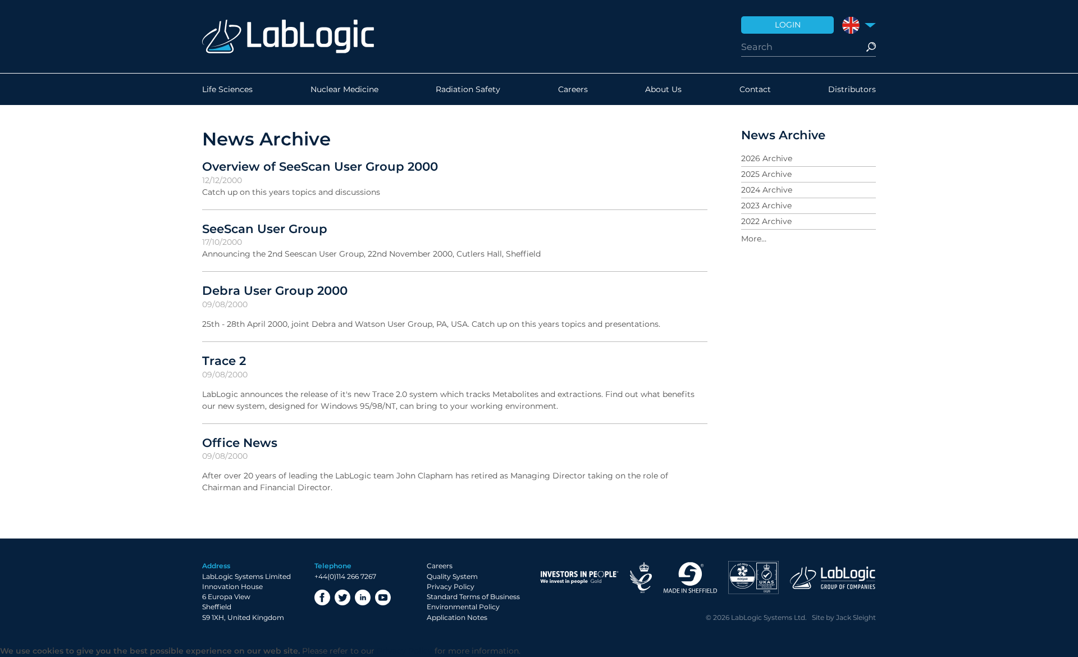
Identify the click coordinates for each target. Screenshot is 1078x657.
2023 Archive (766, 205)
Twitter (342, 597)
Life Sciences (227, 89)
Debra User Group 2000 (275, 290)
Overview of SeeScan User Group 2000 (320, 166)
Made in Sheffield (690, 577)
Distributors (852, 89)
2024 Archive (766, 190)
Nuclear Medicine (344, 89)
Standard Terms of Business (473, 596)
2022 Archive (766, 221)
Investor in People (579, 577)
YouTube (383, 597)
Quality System (452, 576)
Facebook (322, 597)
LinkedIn (363, 597)
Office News (239, 442)
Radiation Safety (468, 89)
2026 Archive (766, 158)
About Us (663, 89)
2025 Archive (766, 174)
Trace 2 (224, 360)
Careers (573, 89)
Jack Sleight (856, 617)
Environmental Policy (463, 607)
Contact (755, 89)
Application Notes (457, 617)
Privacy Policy (450, 586)
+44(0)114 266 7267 (345, 576)
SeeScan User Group (264, 228)
